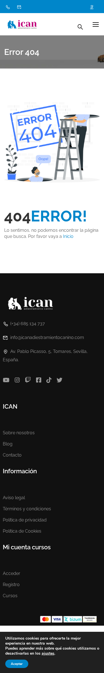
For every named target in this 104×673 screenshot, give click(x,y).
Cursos (10, 595)
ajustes (48, 653)
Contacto (12, 455)
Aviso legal (14, 497)
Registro (11, 584)
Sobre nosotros (19, 432)
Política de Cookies (22, 531)
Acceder (11, 573)
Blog (7, 444)
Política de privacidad (25, 520)
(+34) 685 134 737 (27, 323)
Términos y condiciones (27, 508)
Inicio (68, 236)
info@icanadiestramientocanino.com (47, 337)
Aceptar (17, 664)
